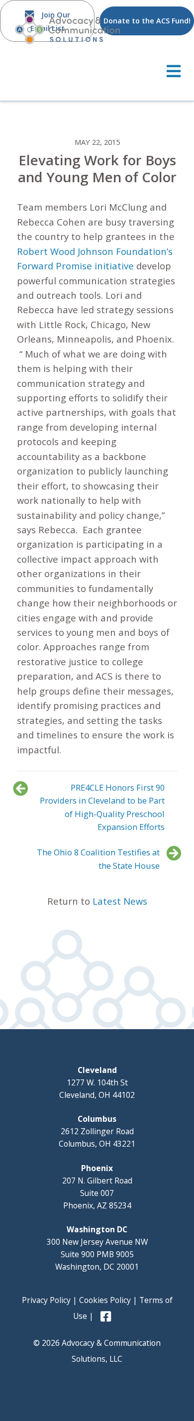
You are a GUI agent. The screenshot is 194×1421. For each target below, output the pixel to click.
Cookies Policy (105, 1300)
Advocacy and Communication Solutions (67, 29)
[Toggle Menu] (97, 71)
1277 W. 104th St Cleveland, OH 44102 (97, 1082)
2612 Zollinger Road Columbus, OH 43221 (97, 1131)
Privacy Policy (46, 1300)
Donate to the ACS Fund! (147, 20)
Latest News (120, 901)
